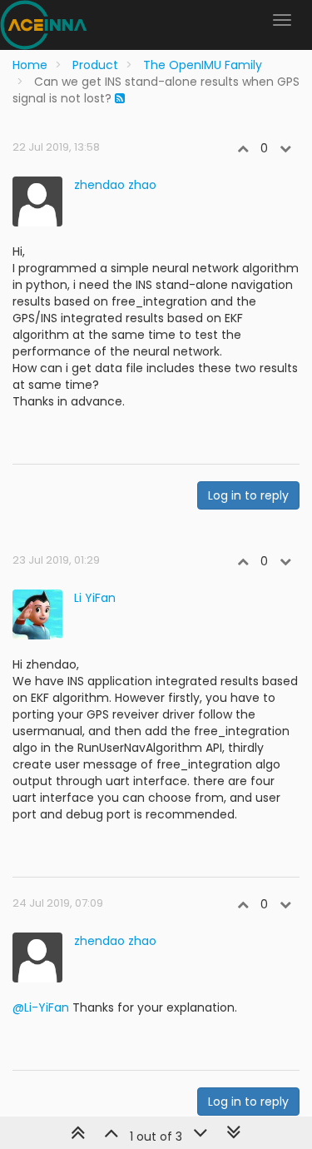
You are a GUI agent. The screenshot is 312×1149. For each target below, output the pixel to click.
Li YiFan (95, 597)
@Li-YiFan (40, 1007)
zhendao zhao (115, 185)
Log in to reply (248, 495)
